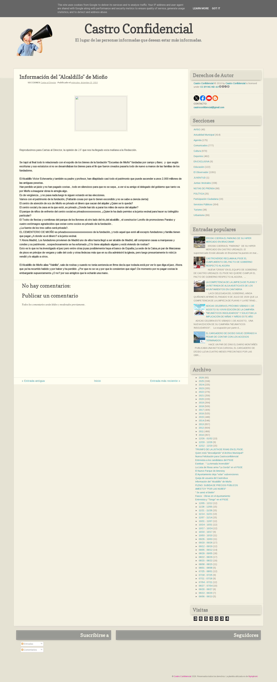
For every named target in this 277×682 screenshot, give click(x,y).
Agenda (197, 140)
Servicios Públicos (203, 204)
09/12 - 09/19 (205, 546)
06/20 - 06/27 (205, 589)
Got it (216, 8)
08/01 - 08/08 (205, 567)
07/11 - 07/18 (205, 578)
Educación (199, 167)
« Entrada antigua (33, 381)
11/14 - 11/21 (205, 514)
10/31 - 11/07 (205, 521)
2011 (201, 431)
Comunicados (201, 145)
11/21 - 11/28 (205, 510)
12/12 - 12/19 (205, 445)
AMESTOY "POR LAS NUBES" (210, 489)
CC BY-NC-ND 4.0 (209, 87)
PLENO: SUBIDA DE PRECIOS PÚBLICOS (216, 485)
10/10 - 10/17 (205, 532)
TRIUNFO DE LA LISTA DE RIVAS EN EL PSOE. (219, 449)
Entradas (28, 644)
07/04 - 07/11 (205, 582)
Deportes (198, 156)
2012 (201, 427)
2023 (201, 388)
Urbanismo (199, 215)
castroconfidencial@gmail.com (209, 107)
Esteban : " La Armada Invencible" (212, 463)
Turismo (198, 209)
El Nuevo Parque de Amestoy (210, 471)
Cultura (197, 151)
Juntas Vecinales (202, 183)
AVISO (197, 129)
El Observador (201, 172)
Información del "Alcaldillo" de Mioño (213, 481)
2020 (201, 399)
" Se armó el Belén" (205, 492)
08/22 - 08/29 (205, 557)
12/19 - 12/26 (205, 442)
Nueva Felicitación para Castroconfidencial (216, 456)
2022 (201, 392)
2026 (201, 377)
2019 (201, 402)
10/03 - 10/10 (205, 535)
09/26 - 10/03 (205, 539)
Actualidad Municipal (204, 134)
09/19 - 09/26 (205, 542)
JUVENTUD (200, 177)
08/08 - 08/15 (205, 564)
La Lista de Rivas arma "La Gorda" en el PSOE (219, 467)
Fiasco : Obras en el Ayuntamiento (212, 496)
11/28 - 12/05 (205, 506)
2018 (201, 406)
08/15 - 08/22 (205, 560)
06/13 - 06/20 (205, 593)
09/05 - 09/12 (205, 550)
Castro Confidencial (138, 28)
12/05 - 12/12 (205, 503)
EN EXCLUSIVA (201, 161)
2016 (201, 413)
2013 (201, 424)
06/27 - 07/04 (205, 585)
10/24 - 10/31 (205, 524)
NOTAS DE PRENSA (204, 188)
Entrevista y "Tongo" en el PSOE (211, 499)
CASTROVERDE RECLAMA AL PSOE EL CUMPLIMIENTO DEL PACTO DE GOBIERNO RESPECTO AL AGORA (229, 262)
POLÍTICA (199, 193)
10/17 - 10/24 (205, 528)
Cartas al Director (48, 83)
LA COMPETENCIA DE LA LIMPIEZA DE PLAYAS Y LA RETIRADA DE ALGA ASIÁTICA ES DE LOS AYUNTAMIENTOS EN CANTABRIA (231, 286)
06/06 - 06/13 (205, 596)
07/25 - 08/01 (205, 571)
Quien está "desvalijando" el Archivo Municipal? (219, 453)
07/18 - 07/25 (205, 575)
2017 (201, 410)
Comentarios (30, 650)
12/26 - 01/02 (205, 438)
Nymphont (252, 676)
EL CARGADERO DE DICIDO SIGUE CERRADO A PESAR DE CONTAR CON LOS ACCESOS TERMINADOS (231, 337)
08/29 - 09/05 (205, 553)
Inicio (97, 381)
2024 (201, 384)
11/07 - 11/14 (205, 517)
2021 (201, 395)
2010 (201, 435)
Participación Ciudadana (206, 199)
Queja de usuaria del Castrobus (211, 478)
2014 (201, 420)
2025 (201, 381)
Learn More (201, 8)
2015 (201, 417)
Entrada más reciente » (165, 381)
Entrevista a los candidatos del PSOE (214, 460)
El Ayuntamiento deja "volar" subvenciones (217, 474)
